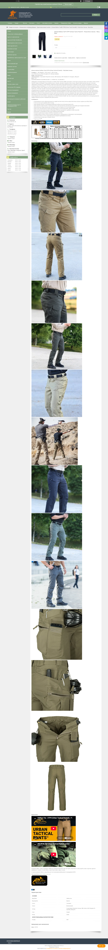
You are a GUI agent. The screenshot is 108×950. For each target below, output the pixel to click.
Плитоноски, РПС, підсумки (13, 87)
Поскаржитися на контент (52, 948)
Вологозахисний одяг (12, 63)
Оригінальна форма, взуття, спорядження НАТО (14, 105)
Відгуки (86, 23)
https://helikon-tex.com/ (45, 874)
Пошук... (96, 14)
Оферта (10, 943)
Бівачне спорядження (12, 93)
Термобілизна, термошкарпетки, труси (16, 57)
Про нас (25, 23)
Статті (38, 23)
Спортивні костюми (12, 48)
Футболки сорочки (11, 54)
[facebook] (32, 890)
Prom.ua (61, 945)
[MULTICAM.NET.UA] (12, 14)
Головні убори (10, 69)
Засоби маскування (12, 72)
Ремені (9, 75)
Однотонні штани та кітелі (43, 27)
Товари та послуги (13, 27)
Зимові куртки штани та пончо (14, 43)
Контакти (31, 23)
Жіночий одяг (10, 78)
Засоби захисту (11, 96)
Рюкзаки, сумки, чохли (12, 84)
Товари (16, 23)
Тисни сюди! (68, 4)
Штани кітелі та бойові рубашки (28, 27)
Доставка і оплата (47, 23)
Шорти (9, 60)
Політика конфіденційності (65, 948)
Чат (103, 946)
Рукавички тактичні (12, 66)
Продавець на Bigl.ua (54, 947)
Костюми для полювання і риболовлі (16, 99)
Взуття (9, 81)
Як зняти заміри (77, 23)
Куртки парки (10, 51)
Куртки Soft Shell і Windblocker (14, 40)
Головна (10, 23)
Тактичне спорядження (13, 90)
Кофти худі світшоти (12, 45)
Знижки (56, 23)
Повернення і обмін (66, 23)
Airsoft (9, 102)
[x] (33, 890)
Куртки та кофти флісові (13, 37)
